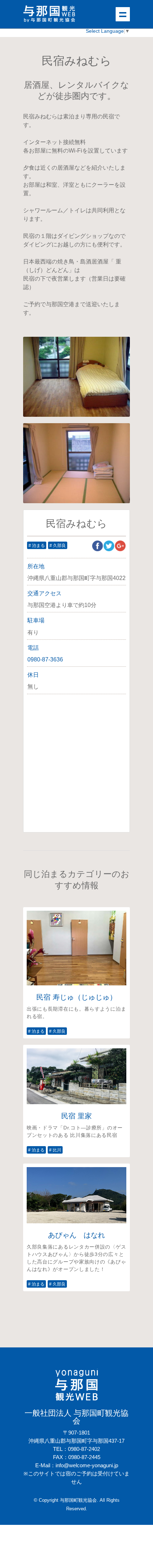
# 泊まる (36, 545)
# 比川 (55, 1150)
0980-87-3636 (45, 659)
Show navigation (123, 14)
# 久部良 (57, 545)
